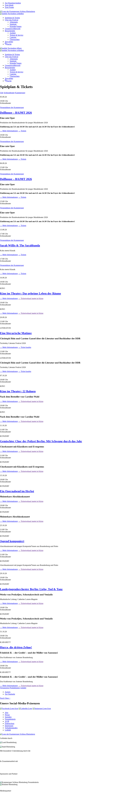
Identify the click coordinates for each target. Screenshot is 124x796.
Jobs (6, 713)
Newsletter (9, 42)
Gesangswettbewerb (12, 29)
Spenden (8, 717)
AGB (7, 721)
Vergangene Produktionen (10, 688)
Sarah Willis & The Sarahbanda (20, 245)
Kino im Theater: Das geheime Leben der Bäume (30, 293)
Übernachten (14, 39)
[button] (12, 14)
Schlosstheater (9, 93)
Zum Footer (9, 7)
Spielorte (13, 24)
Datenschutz (9, 723)
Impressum (9, 726)
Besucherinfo (10, 31)
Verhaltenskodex (11, 728)
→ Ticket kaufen (24, 347)
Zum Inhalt (9, 5)
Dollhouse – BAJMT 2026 (16, 112)
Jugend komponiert (12, 541)
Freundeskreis (10, 719)
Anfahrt (13, 33)
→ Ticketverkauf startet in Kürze (30, 298)
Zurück (7, 692)
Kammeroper (20, 93)
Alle (1, 93)
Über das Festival (11, 20)
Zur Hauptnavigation (13, 3)
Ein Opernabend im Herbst (17, 491)
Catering (13, 37)
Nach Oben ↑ (5, 698)
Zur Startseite (10, 694)
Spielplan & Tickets (12, 18)
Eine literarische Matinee (16, 333)
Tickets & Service (16, 35)
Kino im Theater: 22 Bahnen (18, 391)
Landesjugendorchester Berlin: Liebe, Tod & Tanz (31, 589)
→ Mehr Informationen (9, 131)
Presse (7, 715)
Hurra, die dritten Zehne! (16, 647)
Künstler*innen (15, 26)
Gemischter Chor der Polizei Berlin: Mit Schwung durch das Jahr (41, 441)
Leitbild (8, 730)
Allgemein (14, 22)
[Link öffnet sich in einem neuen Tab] (9, 708)
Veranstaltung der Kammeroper (12, 107)
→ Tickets (22, 131)
